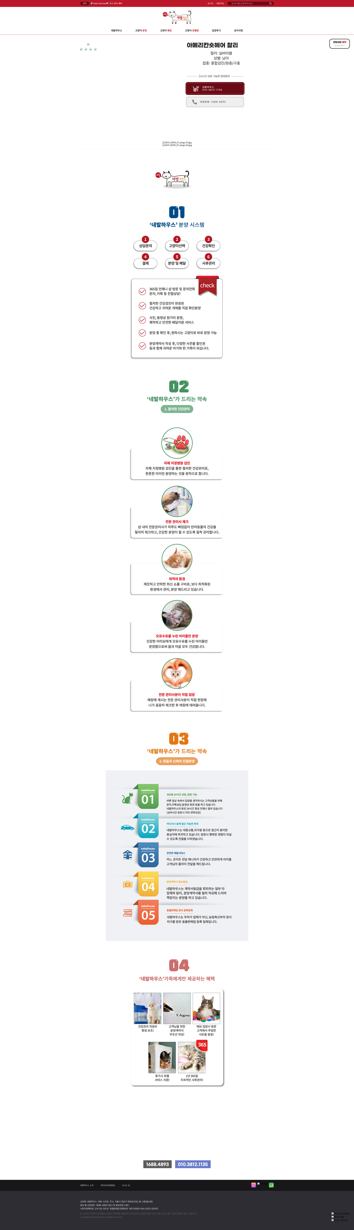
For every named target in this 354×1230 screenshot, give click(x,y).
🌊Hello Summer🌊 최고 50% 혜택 (106, 3)
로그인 (210, 3)
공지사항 (238, 30)
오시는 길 (126, 1185)
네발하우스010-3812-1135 (212, 88)
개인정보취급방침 (108, 1185)
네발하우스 (116, 30)
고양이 (141, 30)
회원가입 (220, 3)
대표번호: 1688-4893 (213, 102)
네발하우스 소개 (86, 1185)
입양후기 (216, 30)
